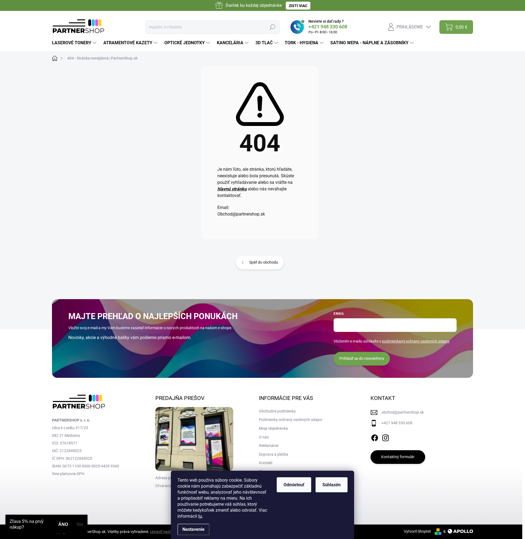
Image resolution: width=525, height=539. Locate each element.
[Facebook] (375, 437)
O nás (264, 437)
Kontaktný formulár (398, 457)
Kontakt (266, 463)
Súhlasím (331, 484)
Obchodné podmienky (277, 411)
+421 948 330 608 (396, 423)
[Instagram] (385, 437)
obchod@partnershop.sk (402, 412)
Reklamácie (268, 445)
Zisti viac (298, 6)
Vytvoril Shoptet (417, 531)
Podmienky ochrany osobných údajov (290, 419)
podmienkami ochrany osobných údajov (416, 341)
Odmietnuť (294, 484)
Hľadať (272, 27)
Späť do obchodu (263, 262)
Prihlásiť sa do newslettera (361, 358)
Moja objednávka (273, 428)
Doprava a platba (273, 454)
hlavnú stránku (232, 189)
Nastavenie (193, 529)
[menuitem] (75, 43)
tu (200, 516)
